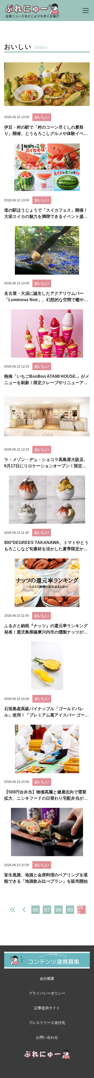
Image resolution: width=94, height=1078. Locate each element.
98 (58, 910)
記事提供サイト (47, 1008)
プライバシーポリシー (47, 993)
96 (35, 910)
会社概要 (47, 978)
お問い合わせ (47, 1037)
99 (70, 910)
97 (47, 910)
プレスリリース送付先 (47, 1023)
